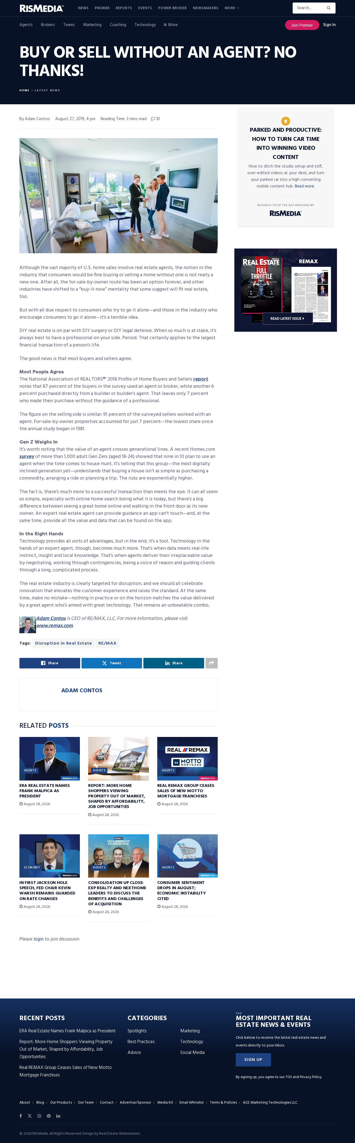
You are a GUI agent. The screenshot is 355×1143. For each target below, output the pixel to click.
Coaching (118, 25)
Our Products (61, 1102)
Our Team (86, 1102)
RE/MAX (107, 643)
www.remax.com (54, 626)
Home (24, 90)
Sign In (329, 25)
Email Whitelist (191, 1102)
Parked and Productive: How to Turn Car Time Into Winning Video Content (286, 143)
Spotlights (137, 1031)
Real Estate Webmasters (119, 1134)
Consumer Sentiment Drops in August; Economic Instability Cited (181, 891)
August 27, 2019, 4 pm (75, 119)
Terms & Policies (223, 1102)
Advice (134, 1052)
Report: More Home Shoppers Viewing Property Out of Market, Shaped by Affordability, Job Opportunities (116, 796)
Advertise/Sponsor (135, 1102)
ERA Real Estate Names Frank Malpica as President (44, 791)
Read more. (305, 186)
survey (26, 457)
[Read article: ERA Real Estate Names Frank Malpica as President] (49, 758)
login (39, 939)
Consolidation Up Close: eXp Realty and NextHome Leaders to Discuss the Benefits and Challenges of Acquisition (117, 893)
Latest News (47, 90)
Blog (40, 1102)
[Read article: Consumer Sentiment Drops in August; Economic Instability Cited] (187, 856)
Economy (32, 867)
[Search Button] (330, 8)
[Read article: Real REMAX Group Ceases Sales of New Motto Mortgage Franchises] (187, 758)
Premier (102, 8)
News (83, 8)
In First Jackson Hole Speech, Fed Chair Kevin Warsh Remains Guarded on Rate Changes (47, 891)
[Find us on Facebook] (20, 1116)
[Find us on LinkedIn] (58, 1116)
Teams (69, 25)
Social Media (192, 1052)
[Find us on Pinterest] (49, 1116)
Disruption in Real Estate (63, 643)
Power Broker (172, 8)
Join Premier (302, 25)
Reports (124, 8)
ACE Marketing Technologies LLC (270, 1102)
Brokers (48, 25)
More (230, 8)
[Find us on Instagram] (39, 1116)
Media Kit (165, 1102)
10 (157, 119)
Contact (107, 1102)
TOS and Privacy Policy (303, 1077)
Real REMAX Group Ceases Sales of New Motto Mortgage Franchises (185, 791)
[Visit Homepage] (44, 8)
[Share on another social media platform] (212, 663)
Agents (26, 25)
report (200, 379)
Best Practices (141, 1042)
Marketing (92, 25)
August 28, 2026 (36, 804)
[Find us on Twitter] (29, 1116)
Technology (145, 25)
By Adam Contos (34, 119)
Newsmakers (206, 8)
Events (145, 8)
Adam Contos (51, 619)
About (24, 1102)
